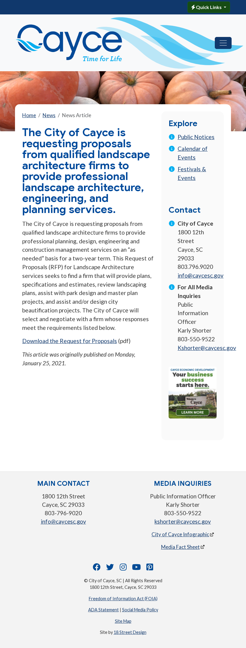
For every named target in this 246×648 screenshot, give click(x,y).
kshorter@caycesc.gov (182, 521)
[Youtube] (136, 568)
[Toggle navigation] (223, 43)
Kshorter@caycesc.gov (207, 347)
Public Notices (196, 136)
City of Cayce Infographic (180, 534)
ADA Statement (103, 609)
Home (29, 115)
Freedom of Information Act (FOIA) (123, 598)
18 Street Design (130, 632)
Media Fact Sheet (180, 547)
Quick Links (209, 7)
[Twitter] (110, 568)
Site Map (123, 621)
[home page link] (83, 43)
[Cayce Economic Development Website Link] (193, 391)
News (49, 115)
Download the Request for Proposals (69, 340)
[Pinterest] (149, 568)
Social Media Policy (140, 609)
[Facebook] (96, 568)
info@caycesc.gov (201, 275)
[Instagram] (123, 568)
